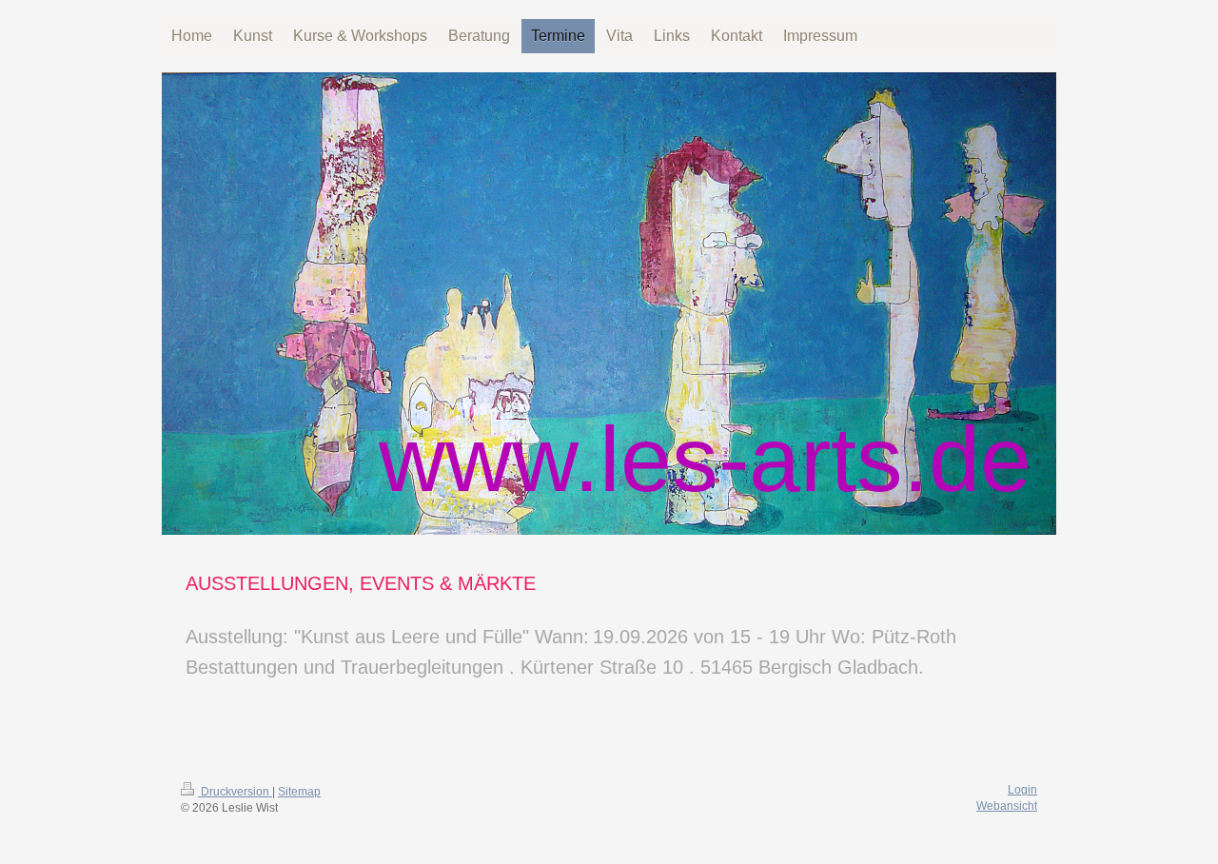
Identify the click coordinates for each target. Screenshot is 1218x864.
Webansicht (1006, 806)
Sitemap (299, 791)
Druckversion (235, 791)
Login (1022, 789)
